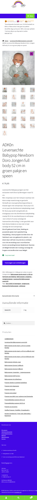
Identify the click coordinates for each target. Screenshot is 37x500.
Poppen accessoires (11, 407)
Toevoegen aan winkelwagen (15, 263)
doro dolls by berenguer (13, 283)
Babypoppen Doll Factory (12, 376)
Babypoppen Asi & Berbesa (13, 379)
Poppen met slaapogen (12, 386)
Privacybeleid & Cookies (7, 433)
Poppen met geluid (10, 393)
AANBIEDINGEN (9, 339)
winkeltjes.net (18, 492)
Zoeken (18, 497)
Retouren (4, 435)
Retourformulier (5, 437)
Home (6, 41)
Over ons (4, 439)
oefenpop (22, 286)
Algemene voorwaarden (7, 432)
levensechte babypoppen (10, 286)
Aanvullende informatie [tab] (10, 296)
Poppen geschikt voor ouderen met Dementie (19, 396)
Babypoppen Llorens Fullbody (14, 369)
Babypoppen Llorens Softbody (14, 365)
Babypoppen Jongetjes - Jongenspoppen (17, 372)
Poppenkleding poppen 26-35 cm (15, 403)
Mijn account (4, 430)
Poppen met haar (10, 389)
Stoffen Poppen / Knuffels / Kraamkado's (17, 410)
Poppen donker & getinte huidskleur (16, 383)
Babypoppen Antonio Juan (13, 362)
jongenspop (25, 283)
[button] (31, 53)
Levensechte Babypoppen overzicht (21, 41)
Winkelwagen (28, 497)
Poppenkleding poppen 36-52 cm (15, 400)
